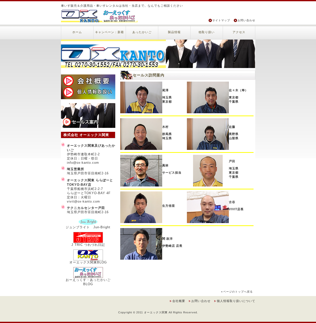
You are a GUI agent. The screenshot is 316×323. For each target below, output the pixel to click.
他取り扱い (206, 32)
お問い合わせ (246, 20)
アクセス (239, 32)
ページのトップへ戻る (238, 291)
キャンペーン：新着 (109, 32)
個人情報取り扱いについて (236, 301)
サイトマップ (221, 20)
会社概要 (178, 301)
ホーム (77, 32)
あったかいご (142, 32)
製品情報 (174, 32)
